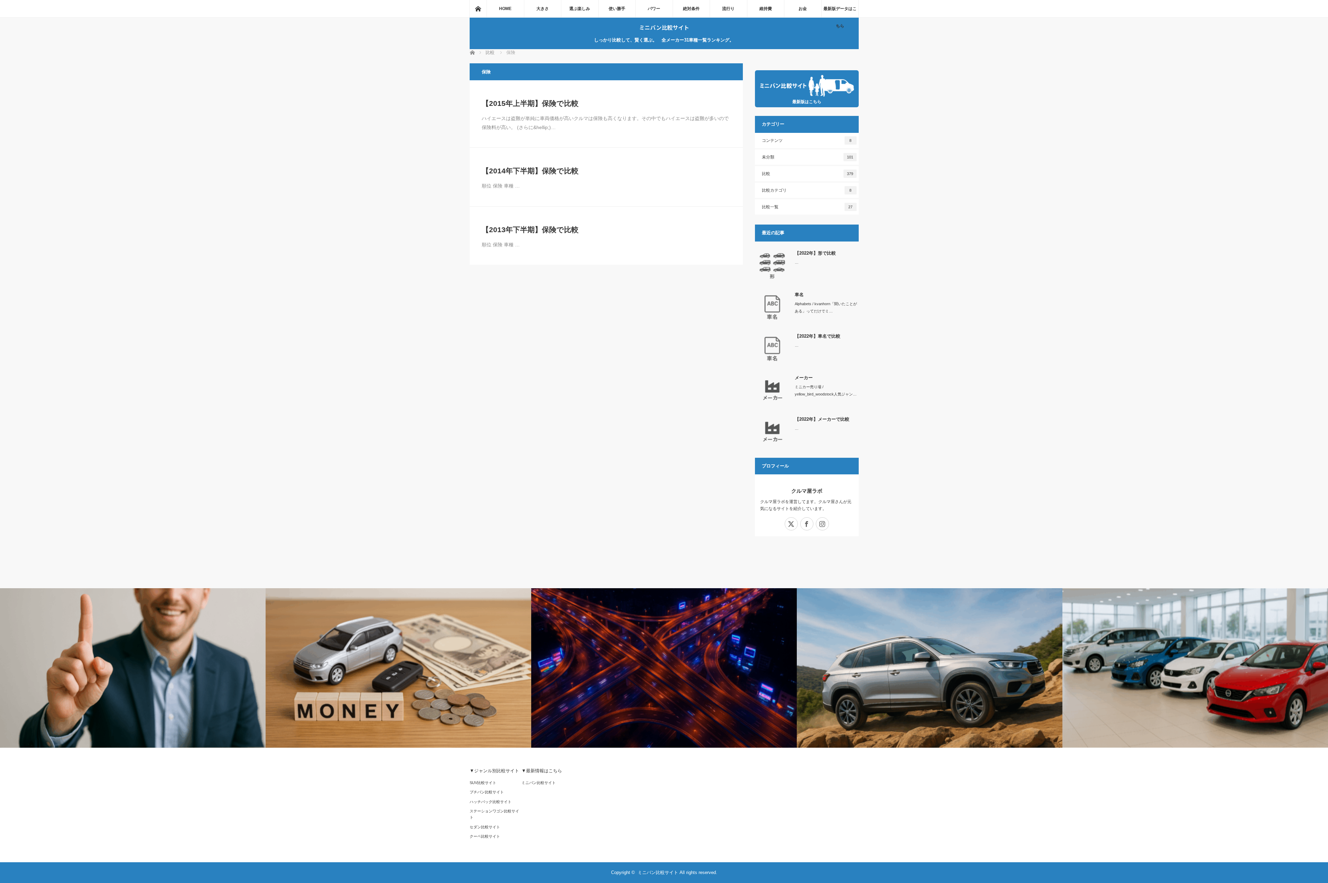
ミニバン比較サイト (664, 27)
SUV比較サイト (483, 783)
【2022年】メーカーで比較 (822, 419)
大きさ (542, 8)
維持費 (765, 8)
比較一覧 (807, 206)
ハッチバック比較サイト (490, 802)
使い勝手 (617, 8)
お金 (803, 8)
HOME (505, 8)
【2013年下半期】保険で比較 (530, 230)
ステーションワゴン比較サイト (494, 814)
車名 (799, 294)
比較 (807, 173)
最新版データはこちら (840, 11)
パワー (654, 8)
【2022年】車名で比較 (817, 336)
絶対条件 (691, 8)
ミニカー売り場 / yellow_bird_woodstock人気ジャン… (826, 390)
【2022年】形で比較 (815, 253)
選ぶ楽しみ (579, 8)
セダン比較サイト (485, 827)
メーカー (804, 377)
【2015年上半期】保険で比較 (530, 103)
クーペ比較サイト (485, 836)
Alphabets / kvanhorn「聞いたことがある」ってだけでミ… (826, 307)
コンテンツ (807, 140)
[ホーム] (478, 8)
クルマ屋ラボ (806, 491)
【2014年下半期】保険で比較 (530, 171)
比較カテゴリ (807, 190)
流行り (728, 8)
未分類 (807, 157)
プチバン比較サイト (487, 792)
